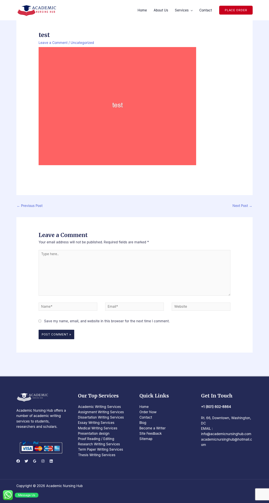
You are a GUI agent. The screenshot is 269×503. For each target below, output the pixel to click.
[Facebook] (18, 461)
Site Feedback (150, 433)
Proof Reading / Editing (96, 439)
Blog (142, 423)
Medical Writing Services (97, 428)
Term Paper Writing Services (100, 449)
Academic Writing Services (99, 407)
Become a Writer (152, 428)
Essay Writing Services (96, 423)
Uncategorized (82, 43)
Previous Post (30, 206)
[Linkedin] (51, 461)
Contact (145, 417)
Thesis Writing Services (96, 455)
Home (144, 407)
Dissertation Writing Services (101, 417)
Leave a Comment (53, 43)
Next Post (242, 206)
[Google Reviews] (34, 461)
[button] (236, 10)
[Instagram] (43, 461)
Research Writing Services (99, 444)
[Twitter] (26, 461)
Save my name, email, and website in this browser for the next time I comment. (107, 321)
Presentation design (93, 433)
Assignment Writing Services (101, 412)
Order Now (148, 412)
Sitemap (145, 439)
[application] (191, 10)
